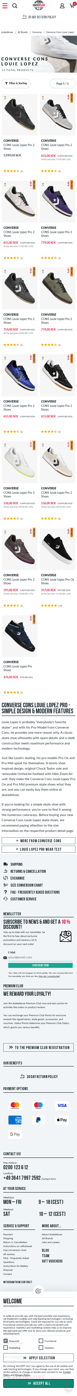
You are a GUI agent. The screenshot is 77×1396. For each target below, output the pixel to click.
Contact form (48, 1178)
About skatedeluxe (52, 1234)
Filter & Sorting (18, 83)
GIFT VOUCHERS (52, 1261)
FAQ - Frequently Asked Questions (35, 893)
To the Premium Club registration (42, 1048)
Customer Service (23, 899)
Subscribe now (40, 965)
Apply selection (42, 1358)
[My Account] (62, 5)
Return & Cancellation (15, 1242)
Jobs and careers (51, 1242)
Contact (7, 1274)
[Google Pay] (15, 1135)
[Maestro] (38, 1106)
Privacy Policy (22, 1375)
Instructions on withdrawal (17, 1246)
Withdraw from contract (17, 1282)
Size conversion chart (26, 885)
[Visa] (62, 1106)
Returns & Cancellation (28, 872)
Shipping (16, 865)
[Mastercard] (15, 1106)
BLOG (45, 1251)
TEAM (45, 1256)
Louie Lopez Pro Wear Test (40, 850)
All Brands (47, 1238)
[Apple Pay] (62, 1121)
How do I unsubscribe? (49, 976)
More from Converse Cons (40, 841)
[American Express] (15, 1121)
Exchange (17, 878)
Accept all (42, 1384)
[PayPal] (38, 1121)
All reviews (9, 1254)
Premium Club (13, 986)
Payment (8, 1234)
